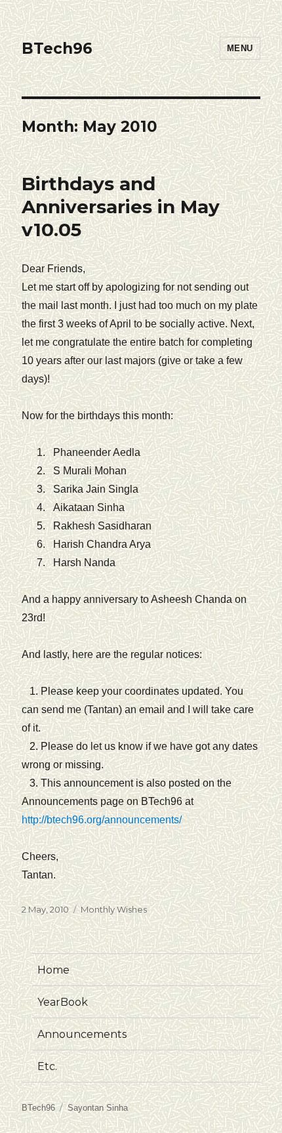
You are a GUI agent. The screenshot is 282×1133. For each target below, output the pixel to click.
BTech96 (57, 48)
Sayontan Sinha (98, 1108)
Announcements (82, 1034)
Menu (240, 48)
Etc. (47, 1066)
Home (53, 970)
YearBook (62, 1002)
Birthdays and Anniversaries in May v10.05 (121, 207)
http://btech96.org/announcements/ (102, 819)
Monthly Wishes (114, 909)
